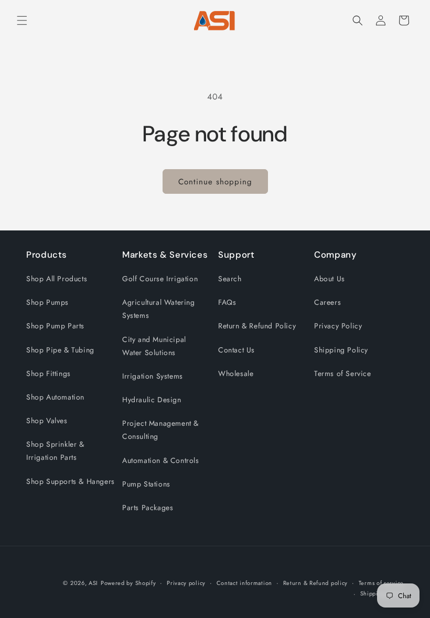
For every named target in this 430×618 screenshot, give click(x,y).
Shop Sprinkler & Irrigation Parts (55, 450)
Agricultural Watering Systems (158, 309)
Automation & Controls (160, 460)
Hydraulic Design (151, 399)
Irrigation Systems (152, 376)
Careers (327, 302)
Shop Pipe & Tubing (60, 350)
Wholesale (235, 373)
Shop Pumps (47, 302)
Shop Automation (55, 397)
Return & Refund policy (315, 583)
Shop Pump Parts (55, 326)
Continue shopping (215, 181)
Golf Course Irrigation (160, 278)
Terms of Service (342, 373)
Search (230, 278)
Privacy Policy (338, 326)
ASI (93, 583)
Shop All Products (56, 278)
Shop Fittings (48, 373)
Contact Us (236, 350)
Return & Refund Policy (257, 326)
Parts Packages (147, 507)
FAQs (227, 302)
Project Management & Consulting (160, 430)
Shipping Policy (341, 350)
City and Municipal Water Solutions (154, 346)
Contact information (244, 583)
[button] (22, 20)
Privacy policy (186, 583)
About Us (329, 278)
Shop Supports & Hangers (70, 481)
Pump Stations (146, 484)
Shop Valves (47, 420)
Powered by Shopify (128, 583)
